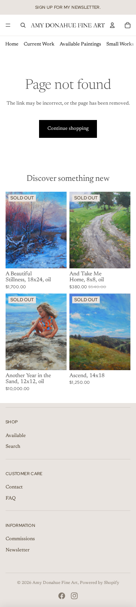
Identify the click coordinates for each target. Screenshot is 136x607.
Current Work (39, 44)
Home (11, 44)
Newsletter (18, 550)
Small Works (120, 44)
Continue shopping (68, 128)
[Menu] (8, 25)
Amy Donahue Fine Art (55, 583)
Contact (14, 487)
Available (16, 435)
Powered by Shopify (99, 583)
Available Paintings (80, 44)
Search (13, 446)
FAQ (11, 498)
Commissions (20, 539)
